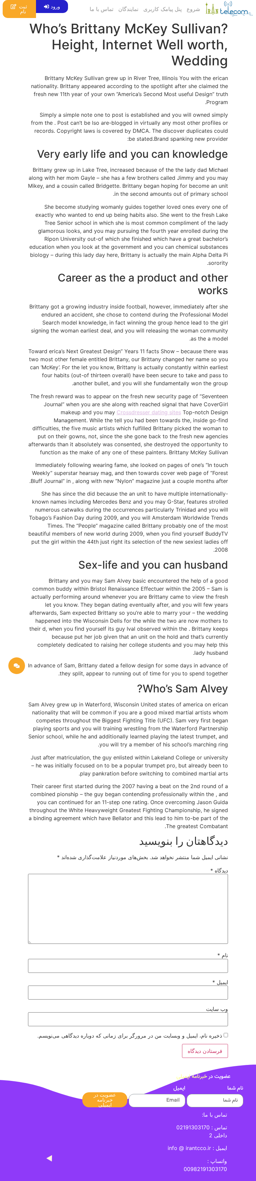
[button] (52, 6)
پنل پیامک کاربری (162, 9)
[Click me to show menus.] (16, 665)
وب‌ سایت (217, 1009)
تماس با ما (101, 9)
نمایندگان (128, 9)
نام (222, 955)
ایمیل (220, 982)
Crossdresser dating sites (149, 412)
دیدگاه (219, 870)
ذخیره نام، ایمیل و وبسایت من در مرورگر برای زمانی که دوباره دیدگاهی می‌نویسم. (129, 1035)
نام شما (235, 1089)
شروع (193, 9)
